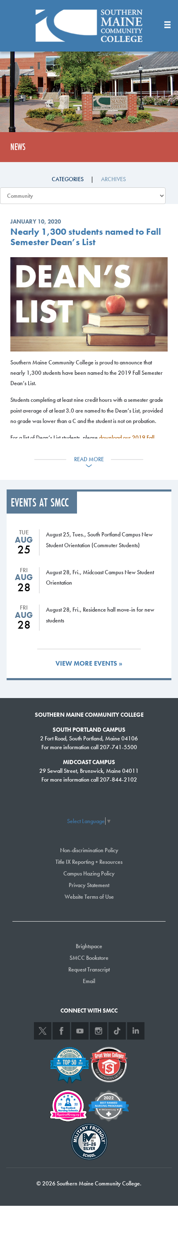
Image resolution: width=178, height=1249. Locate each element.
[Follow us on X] (42, 1031)
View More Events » (89, 663)
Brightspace (89, 946)
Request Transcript (89, 969)
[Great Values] (109, 1063)
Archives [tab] (113, 179)
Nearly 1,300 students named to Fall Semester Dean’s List (85, 237)
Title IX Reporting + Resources (89, 861)
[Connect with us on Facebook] (61, 1031)
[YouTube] (80, 1031)
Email (89, 981)
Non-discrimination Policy (89, 850)
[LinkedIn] (135, 1031)
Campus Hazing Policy (89, 873)
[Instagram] (98, 1031)
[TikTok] (117, 1031)
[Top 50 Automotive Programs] (70, 1063)
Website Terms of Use (89, 896)
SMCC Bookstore (89, 957)
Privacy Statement (89, 885)
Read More (89, 459)
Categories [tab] (68, 179)
